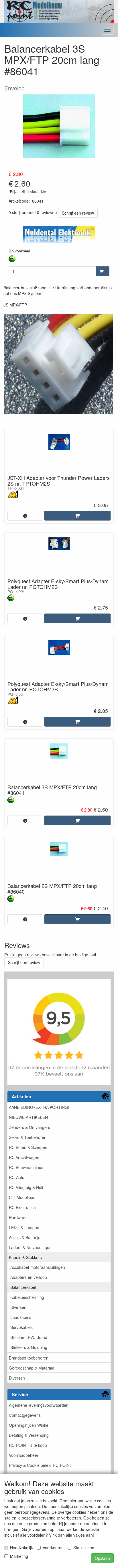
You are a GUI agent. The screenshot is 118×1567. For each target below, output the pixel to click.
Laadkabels (20, 1317)
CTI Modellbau (22, 1197)
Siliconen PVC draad (28, 1337)
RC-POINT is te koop (28, 1445)
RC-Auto (16, 1177)
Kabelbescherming (27, 1297)
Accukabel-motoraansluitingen (37, 1267)
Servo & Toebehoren (27, 1137)
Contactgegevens (25, 1415)
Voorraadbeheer (23, 1455)
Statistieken (83, 1547)
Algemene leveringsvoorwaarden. (39, 1405)
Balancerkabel (23, 1287)
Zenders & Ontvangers (29, 1127)
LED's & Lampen (24, 1227)
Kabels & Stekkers (25, 1257)
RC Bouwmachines (26, 1167)
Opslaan (102, 1558)
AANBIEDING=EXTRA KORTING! (39, 1107)
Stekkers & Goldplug (28, 1347)
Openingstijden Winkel (29, 1425)
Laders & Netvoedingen (30, 1247)
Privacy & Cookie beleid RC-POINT (40, 1465)
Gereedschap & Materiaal (32, 1368)
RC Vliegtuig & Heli (26, 1187)
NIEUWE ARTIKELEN (28, 1117)
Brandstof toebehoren (28, 1358)
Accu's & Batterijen (26, 1237)
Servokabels (21, 1327)
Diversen (18, 1307)
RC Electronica (22, 1207)
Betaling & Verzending (29, 1435)
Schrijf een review (78, 213)
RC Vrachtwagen (24, 1157)
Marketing (19, 1556)
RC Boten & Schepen (28, 1147)
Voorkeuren (53, 1547)
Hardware (18, 1217)
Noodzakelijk (21, 1547)
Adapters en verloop (28, 1277)
